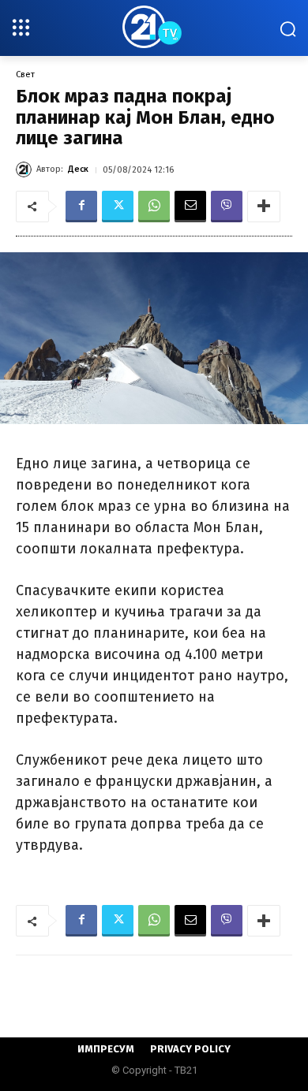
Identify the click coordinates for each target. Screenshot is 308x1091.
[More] (263, 206)
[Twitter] (117, 206)
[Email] (190, 206)
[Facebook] (81, 206)
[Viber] (226, 206)
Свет (25, 74)
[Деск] (26, 169)
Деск (78, 169)
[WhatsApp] (154, 206)
